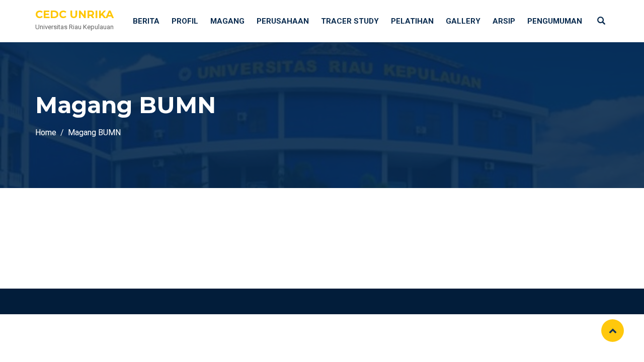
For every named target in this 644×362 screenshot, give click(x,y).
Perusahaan (283, 21)
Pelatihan (412, 21)
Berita (146, 21)
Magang (227, 21)
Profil (185, 21)
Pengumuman (554, 21)
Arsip (504, 21)
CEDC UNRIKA (74, 14)
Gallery (463, 21)
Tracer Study (350, 21)
